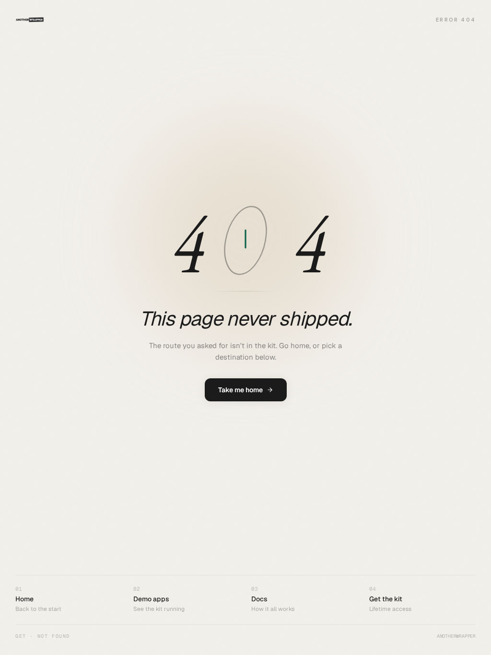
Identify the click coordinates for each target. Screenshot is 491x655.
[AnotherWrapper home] (29, 19)
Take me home (240, 390)
